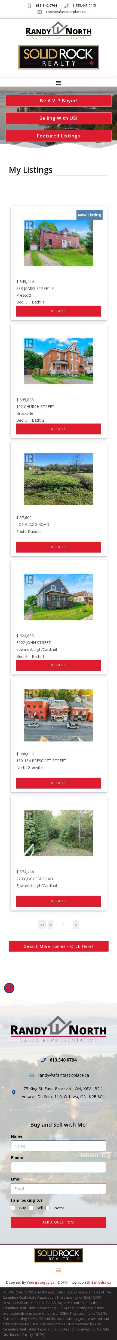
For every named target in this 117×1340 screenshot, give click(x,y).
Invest (59, 1207)
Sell (40, 1207)
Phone (17, 1157)
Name (17, 1136)
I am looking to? (26, 1200)
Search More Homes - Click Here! (58, 946)
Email (16, 1179)
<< (42, 924)
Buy (22, 1207)
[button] (58, 82)
